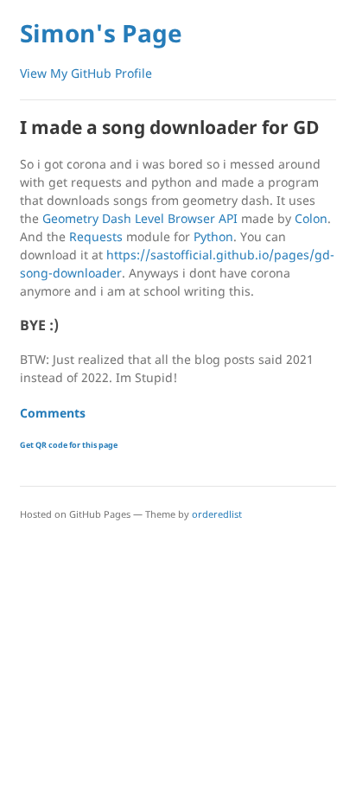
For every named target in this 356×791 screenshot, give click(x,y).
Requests (96, 236)
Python (213, 236)
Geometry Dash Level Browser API (140, 218)
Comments (53, 413)
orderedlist (217, 513)
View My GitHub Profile (86, 73)
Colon (311, 218)
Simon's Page (101, 32)
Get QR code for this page (69, 444)
